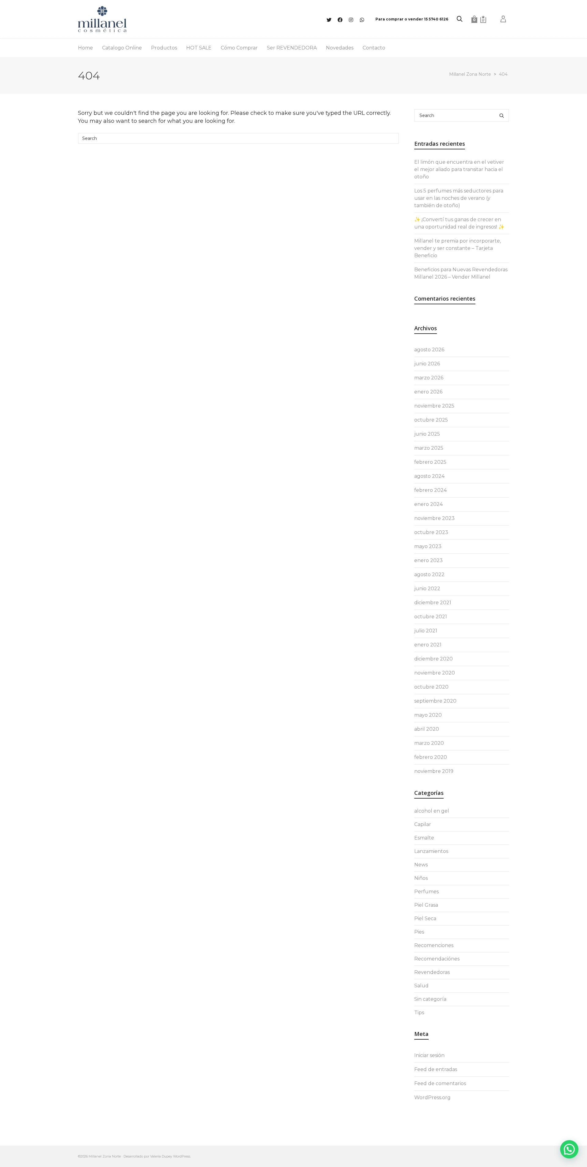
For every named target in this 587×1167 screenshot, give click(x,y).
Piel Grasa (426, 905)
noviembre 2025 (434, 406)
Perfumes (426, 891)
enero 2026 (428, 392)
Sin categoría (430, 999)
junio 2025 (427, 434)
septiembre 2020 (435, 701)
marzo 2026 (428, 378)
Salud (421, 986)
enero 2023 (428, 560)
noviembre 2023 (434, 518)
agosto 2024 (429, 476)
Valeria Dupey (161, 1156)
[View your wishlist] (483, 19)
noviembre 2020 (434, 673)
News (421, 865)
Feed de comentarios (440, 1083)
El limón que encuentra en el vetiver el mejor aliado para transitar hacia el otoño (459, 169)
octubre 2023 (431, 532)
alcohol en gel (431, 811)
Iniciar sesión (429, 1055)
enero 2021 (427, 645)
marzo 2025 (428, 448)
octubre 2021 (430, 617)
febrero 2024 (430, 490)
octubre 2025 (431, 420)
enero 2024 (428, 504)
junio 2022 (427, 588)
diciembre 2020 (433, 659)
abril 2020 (426, 729)
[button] (569, 1149)
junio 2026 (427, 364)
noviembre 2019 (433, 771)
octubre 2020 (431, 687)
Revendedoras (432, 972)
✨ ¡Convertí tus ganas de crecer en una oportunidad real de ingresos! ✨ (459, 223)
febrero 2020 (430, 757)
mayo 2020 (428, 715)
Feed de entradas (435, 1069)
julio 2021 (425, 631)
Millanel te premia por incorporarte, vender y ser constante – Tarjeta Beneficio (457, 248)
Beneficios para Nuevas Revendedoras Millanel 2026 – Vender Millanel (461, 273)
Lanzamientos (431, 851)
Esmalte (424, 838)
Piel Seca (425, 918)
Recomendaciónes (437, 959)
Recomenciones (433, 945)
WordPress (181, 1156)
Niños (421, 878)
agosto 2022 (429, 574)
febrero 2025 (430, 462)
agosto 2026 (429, 350)
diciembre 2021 (432, 602)
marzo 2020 (429, 743)
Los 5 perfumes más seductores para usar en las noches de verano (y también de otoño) (458, 198)
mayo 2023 (427, 546)
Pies (419, 932)
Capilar (422, 824)
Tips (419, 1012)
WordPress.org (432, 1097)
